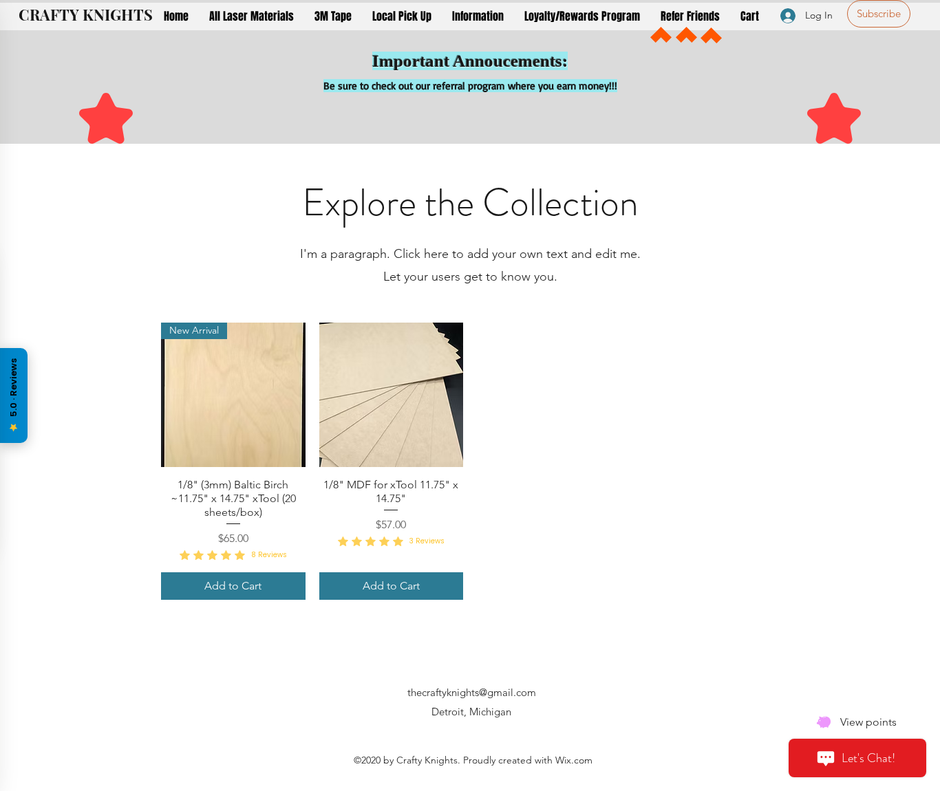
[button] (251, 16)
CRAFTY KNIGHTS (86, 14)
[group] (470, 461)
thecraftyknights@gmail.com (471, 692)
